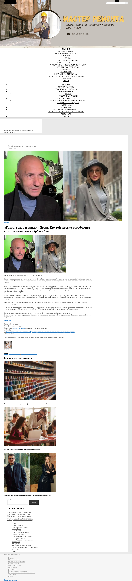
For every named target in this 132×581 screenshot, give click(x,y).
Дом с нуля (66, 78)
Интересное (66, 72)
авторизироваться (18, 328)
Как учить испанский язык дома (18, 514)
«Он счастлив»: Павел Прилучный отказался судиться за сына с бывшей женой (28, 495)
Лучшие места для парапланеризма (19, 518)
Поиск (9, 499)
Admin (8, 330)
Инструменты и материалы (66, 74)
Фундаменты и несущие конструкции (68, 65)
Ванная (68, 58)
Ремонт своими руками (66, 53)
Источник (7, 320)
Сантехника (66, 69)
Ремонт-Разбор (66, 56)
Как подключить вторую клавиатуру (20, 520)
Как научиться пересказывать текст (19, 512)
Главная (66, 49)
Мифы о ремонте (66, 51)
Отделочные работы (68, 60)
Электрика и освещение (68, 67)
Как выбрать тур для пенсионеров (19, 516)
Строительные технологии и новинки (66, 76)
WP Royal (16, 554)
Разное (66, 81)
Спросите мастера (66, 62)
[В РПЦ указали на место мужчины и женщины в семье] (8, 348)
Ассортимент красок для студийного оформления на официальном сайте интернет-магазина (32, 404)
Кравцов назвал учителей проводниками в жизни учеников (22, 449)
